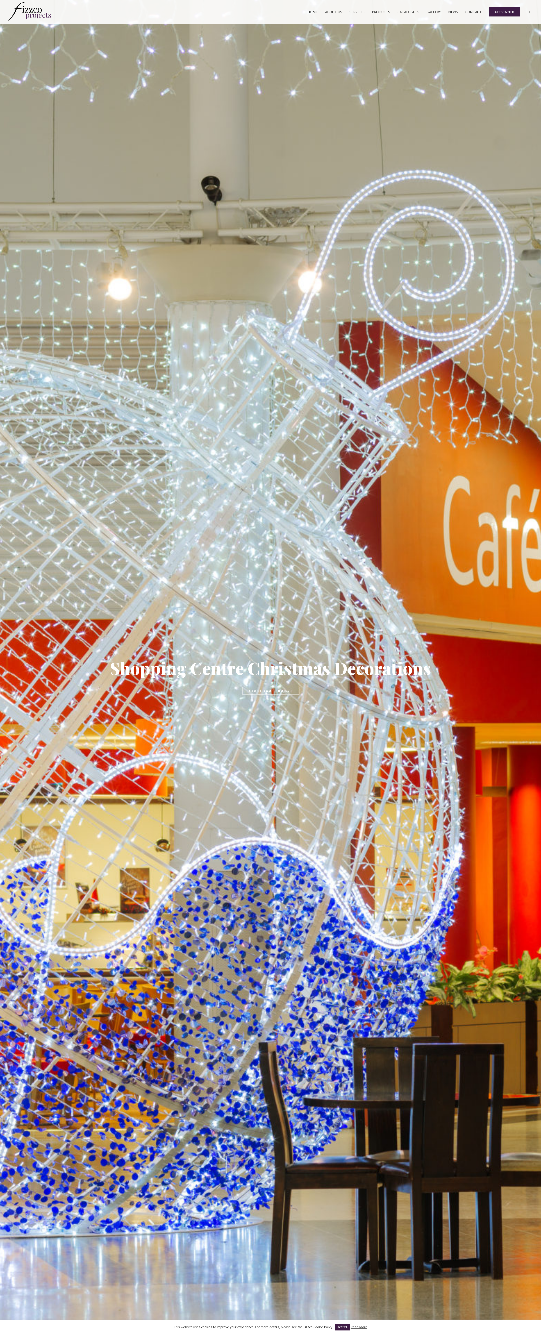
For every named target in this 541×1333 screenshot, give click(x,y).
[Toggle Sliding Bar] (529, 12)
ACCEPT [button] (342, 1327)
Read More (359, 1327)
